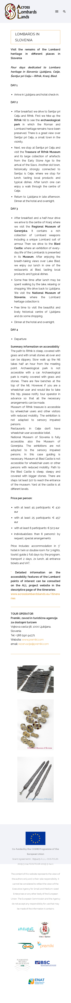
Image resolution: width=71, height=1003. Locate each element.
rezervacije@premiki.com (33, 644)
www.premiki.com (33, 639)
